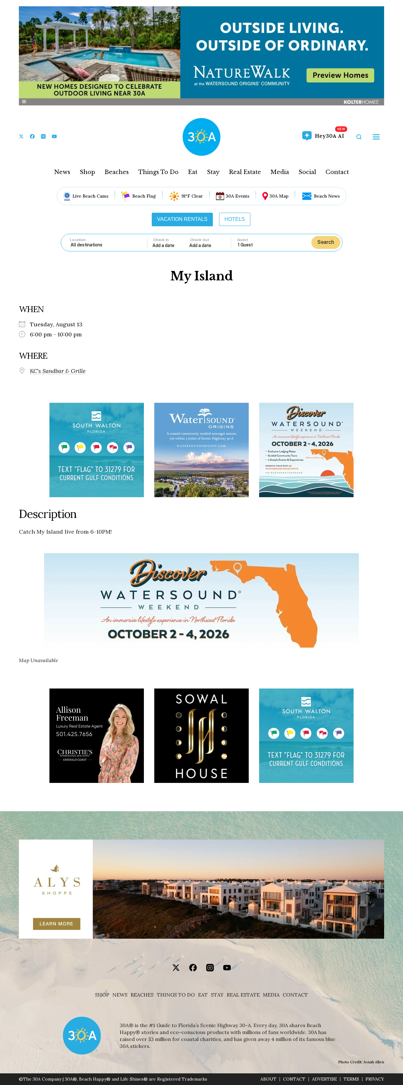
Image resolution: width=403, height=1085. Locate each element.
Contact (337, 172)
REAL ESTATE (243, 995)
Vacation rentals (182, 219)
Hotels (234, 219)
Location (78, 240)
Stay (213, 172)
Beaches (117, 172)
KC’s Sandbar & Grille (58, 371)
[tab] (182, 219)
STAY (217, 995)
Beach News (327, 196)
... (171, 245)
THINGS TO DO (176, 995)
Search (325, 242)
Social (307, 172)
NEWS (120, 995)
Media (279, 172)
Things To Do (158, 172)
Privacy (375, 1079)
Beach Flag (144, 196)
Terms (351, 1079)
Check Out (199, 240)
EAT (203, 995)
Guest (242, 240)
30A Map (279, 196)
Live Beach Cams (90, 196)
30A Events (237, 196)
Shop (87, 172)
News (62, 172)
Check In (161, 240)
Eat (192, 172)
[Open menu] (376, 137)
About (268, 1079)
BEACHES (142, 995)
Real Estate (245, 172)
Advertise (324, 1079)
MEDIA (271, 995)
